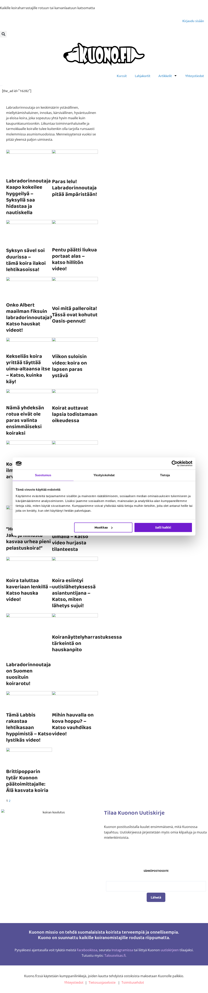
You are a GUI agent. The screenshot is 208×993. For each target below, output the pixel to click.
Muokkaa (101, 527)
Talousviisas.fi (115, 955)
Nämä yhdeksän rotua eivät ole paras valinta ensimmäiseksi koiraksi (25, 421)
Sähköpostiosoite (156, 871)
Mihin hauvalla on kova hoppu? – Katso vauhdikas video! (73, 724)
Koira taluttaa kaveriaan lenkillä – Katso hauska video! (29, 590)
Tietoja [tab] (165, 475)
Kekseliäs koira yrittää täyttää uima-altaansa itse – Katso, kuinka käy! (28, 369)
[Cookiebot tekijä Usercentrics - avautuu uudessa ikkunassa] (174, 463)
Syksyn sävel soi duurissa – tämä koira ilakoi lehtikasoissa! (26, 260)
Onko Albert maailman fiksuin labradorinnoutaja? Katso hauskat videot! (29, 318)
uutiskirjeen (170, 950)
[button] (3, 34)
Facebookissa (87, 950)
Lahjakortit (142, 76)
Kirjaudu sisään (193, 21)
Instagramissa (122, 950)
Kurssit (122, 76)
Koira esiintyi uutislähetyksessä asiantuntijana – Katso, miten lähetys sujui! (74, 593)
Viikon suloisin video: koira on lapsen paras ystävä (69, 366)
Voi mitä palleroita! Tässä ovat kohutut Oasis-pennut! (75, 314)
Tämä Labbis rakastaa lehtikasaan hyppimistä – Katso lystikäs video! (29, 728)
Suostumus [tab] (43, 475)
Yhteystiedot (194, 76)
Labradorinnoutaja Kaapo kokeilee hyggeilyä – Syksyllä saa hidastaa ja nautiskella (28, 197)
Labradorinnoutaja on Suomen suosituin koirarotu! (28, 674)
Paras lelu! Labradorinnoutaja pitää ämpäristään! (74, 187)
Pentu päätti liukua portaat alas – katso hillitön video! (74, 259)
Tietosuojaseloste (102, 982)
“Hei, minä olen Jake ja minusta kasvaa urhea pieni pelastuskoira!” (28, 538)
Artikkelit (165, 76)
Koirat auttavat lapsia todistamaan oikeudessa (75, 414)
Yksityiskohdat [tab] (104, 475)
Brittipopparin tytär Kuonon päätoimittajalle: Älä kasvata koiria (27, 781)
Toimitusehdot (132, 982)
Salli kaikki (163, 527)
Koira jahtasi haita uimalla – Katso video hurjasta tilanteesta (73, 540)
